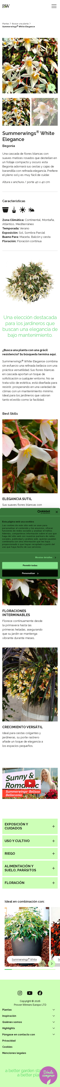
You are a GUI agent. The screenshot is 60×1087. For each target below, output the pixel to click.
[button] (42, 87)
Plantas (5, 23)
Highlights (8, 1028)
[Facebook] (39, 993)
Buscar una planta (20, 23)
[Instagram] (20, 993)
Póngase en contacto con (18, 1034)
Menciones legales (14, 1053)
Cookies (7, 1046)
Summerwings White (24, 959)
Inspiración (9, 1015)
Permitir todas (30, 565)
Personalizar (28, 573)
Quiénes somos (12, 1022)
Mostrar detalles (43, 557)
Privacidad (9, 1040)
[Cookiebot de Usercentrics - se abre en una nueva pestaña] (37, 512)
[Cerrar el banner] (57, 512)
